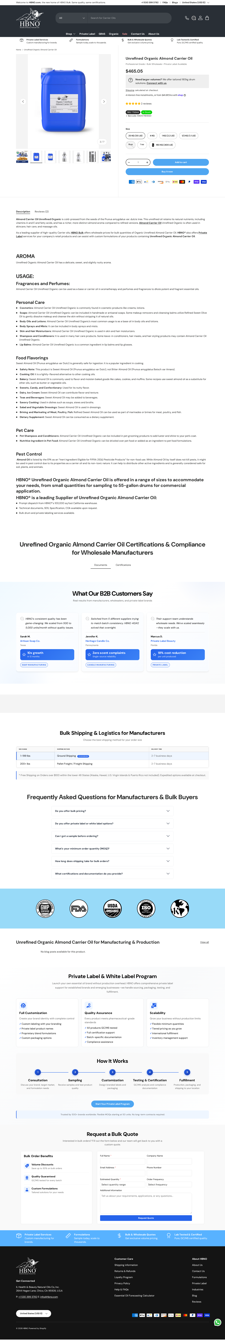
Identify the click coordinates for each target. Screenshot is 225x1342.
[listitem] (112, 811)
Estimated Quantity (110, 1179)
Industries (197, 1289)
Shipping (130, 90)
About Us (153, 33)
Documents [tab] (100, 565)
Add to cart (181, 162)
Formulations (199, 1277)
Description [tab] (23, 211)
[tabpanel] (112, 366)
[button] (207, 18)
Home (18, 50)
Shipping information (126, 1265)
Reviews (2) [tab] (42, 211)
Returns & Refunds (124, 1271)
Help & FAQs (121, 1289)
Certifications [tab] (123, 565)
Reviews (196, 1301)
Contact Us (138, 33)
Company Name (155, 1155)
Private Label (87, 33)
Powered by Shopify (37, 1328)
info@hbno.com (49, 1296)
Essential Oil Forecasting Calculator (134, 1295)
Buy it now (167, 171)
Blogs (175, 2)
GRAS (102, 33)
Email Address (108, 1167)
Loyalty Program (123, 1277)
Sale (124, 33)
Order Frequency (155, 1179)
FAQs (165, 2)
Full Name (105, 1155)
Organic (114, 33)
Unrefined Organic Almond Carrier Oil (40, 50)
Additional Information (111, 1190)
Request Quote (146, 1218)
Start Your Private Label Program (113, 1104)
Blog (194, 1295)
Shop (69, 33)
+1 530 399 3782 (149, 2)
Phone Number (154, 1167)
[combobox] (114, 18)
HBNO (25, 1328)
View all (204, 942)
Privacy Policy (122, 1283)
